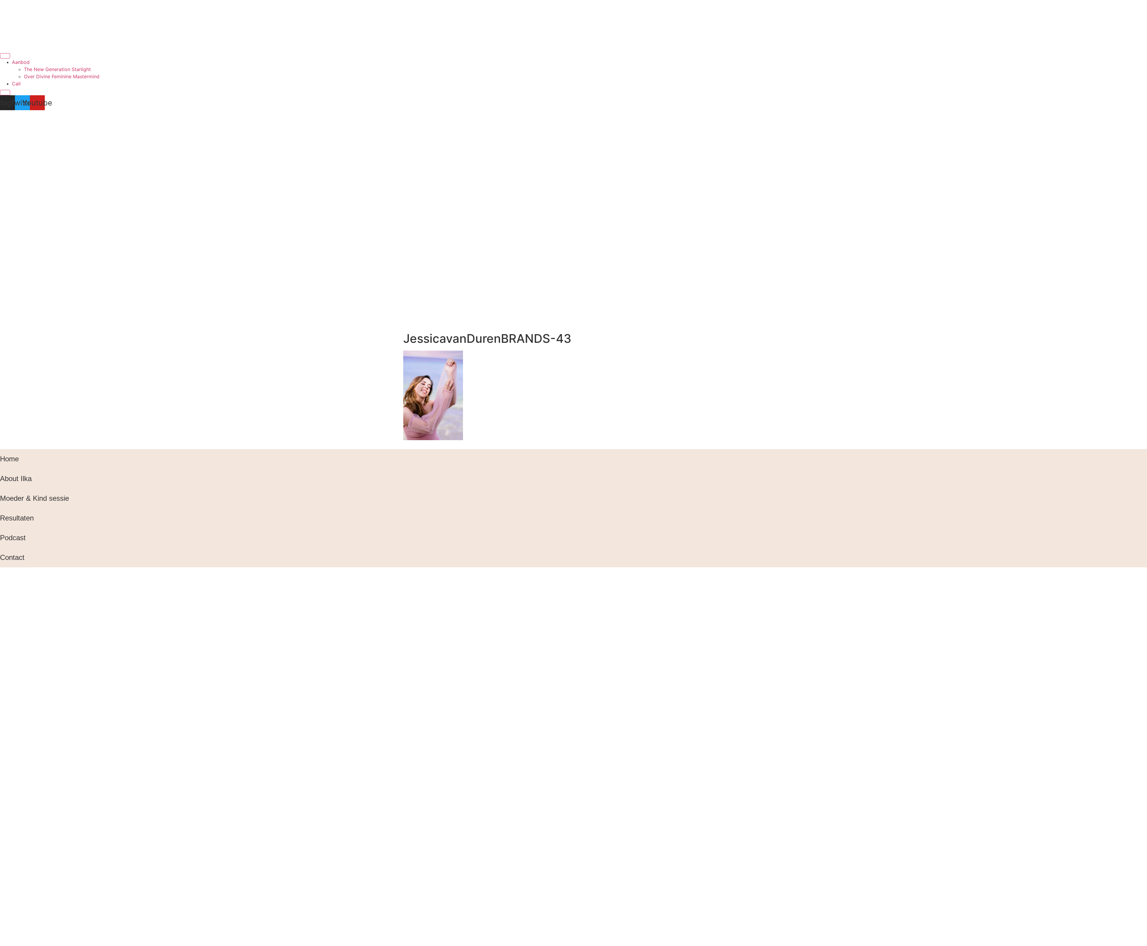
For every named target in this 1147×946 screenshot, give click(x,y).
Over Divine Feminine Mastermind (61, 76)
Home (9, 459)
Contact (12, 557)
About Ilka (16, 478)
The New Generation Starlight (57, 69)
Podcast (13, 538)
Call (16, 84)
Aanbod (21, 62)
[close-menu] (5, 92)
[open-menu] (5, 56)
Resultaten (17, 518)
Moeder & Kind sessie (34, 498)
